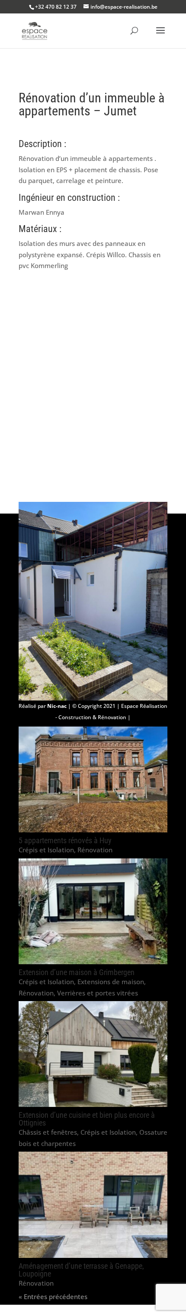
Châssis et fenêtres (48, 1132)
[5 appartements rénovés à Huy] (93, 779)
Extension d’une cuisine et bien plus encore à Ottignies (87, 1118)
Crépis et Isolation (46, 849)
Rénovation (94, 849)
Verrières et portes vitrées (97, 993)
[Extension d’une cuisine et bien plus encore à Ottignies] (93, 1054)
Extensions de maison (110, 981)
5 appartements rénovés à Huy (65, 840)
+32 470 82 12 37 (56, 6)
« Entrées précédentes (53, 1296)
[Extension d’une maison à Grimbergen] (93, 911)
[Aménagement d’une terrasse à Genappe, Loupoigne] (93, 1204)
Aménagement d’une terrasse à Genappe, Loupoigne (81, 1269)
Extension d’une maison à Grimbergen (77, 972)
